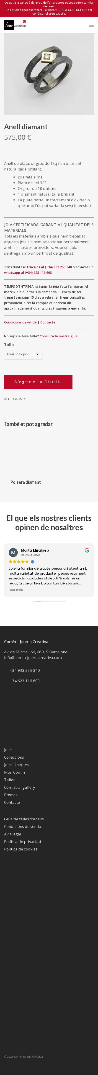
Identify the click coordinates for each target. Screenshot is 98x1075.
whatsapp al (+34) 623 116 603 (28, 272)
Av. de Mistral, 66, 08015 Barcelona (35, 651)
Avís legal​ (12, 834)
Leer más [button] (16, 590)
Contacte (47, 322)
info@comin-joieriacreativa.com (33, 657)
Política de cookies (20, 849)
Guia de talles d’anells (24, 819)
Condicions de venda (20, 322)
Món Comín (14, 772)
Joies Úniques (16, 764)
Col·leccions (14, 757)
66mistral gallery (19, 787)
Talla (9, 344)
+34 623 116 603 (25, 680)
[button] (91, 25)
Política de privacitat (22, 841)
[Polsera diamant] (25, 453)
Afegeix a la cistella (38, 382)
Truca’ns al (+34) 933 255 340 (49, 267)
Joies (8, 749)
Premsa (11, 794)
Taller (9, 779)
